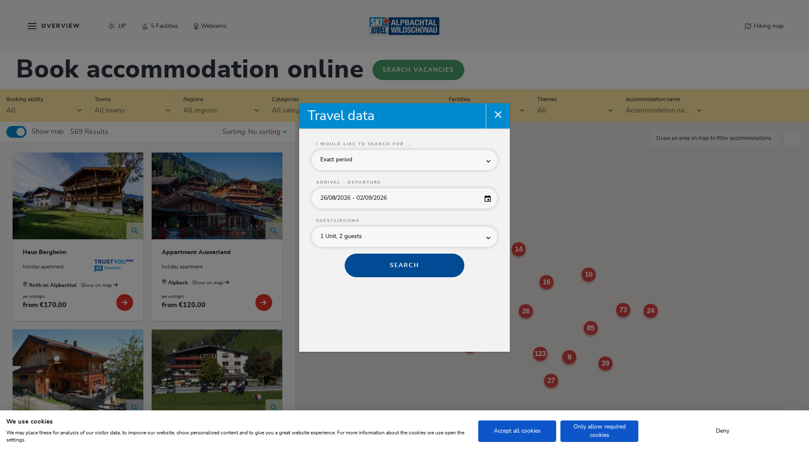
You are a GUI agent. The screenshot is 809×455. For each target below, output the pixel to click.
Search (404, 265)
